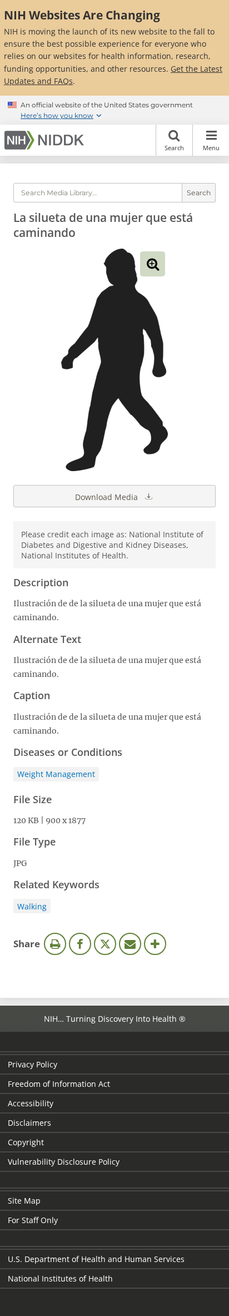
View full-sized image (152, 263)
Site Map (24, 1200)
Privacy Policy (32, 1064)
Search (174, 148)
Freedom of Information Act (59, 1083)
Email (130, 944)
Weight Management (56, 774)
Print (55, 944)
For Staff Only (33, 1220)
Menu (211, 148)
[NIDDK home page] (46, 140)
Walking (32, 906)
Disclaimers (29, 1122)
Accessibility (30, 1103)
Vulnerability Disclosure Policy (64, 1161)
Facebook (80, 944)
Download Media (107, 497)
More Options (155, 944)
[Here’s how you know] (114, 110)
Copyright (26, 1142)
